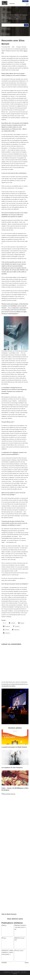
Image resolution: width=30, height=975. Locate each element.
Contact (25, 1)
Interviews (24, 47)
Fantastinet (12, 3)
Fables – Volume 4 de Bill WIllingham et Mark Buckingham (15, 789)
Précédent (4, 962)
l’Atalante (15, 452)
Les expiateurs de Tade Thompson (12, 767)
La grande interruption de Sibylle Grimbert (14, 747)
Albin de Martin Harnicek (9, 914)
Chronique (18, 47)
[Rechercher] (26, 25)
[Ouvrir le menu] (27, 4)
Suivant (26, 962)
